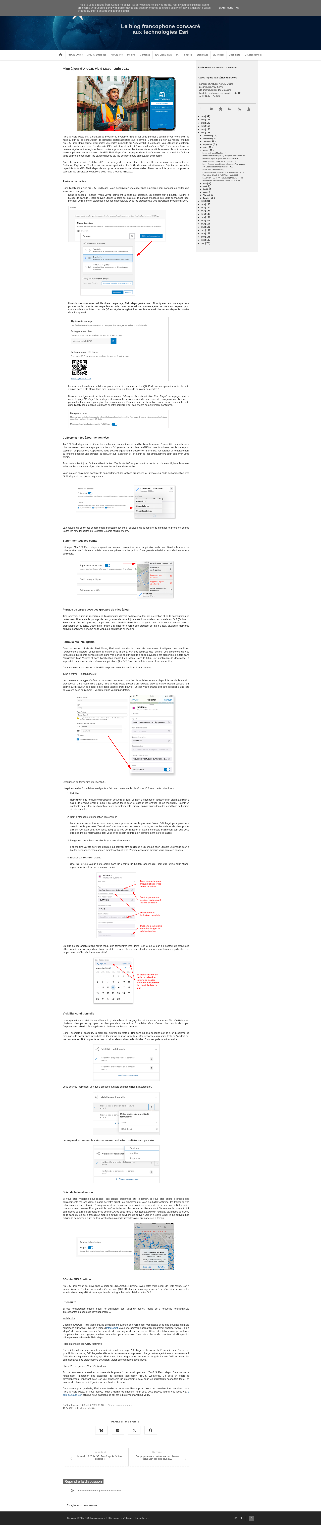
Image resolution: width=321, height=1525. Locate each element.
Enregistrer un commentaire (82, 1505)
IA (177, 54)
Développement (253, 54)
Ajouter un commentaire (120, 1405)
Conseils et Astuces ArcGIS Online (216, 84)
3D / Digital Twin (163, 54)
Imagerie (187, 54)
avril (205, 189)
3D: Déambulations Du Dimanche (215, 90)
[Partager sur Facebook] (150, 1430)
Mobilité (131, 54)
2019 (203, 204)
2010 (203, 234)
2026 (203, 116)
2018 (203, 208)
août (205, 147)
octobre (206, 142)
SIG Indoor (218, 54)
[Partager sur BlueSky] (101, 1430)
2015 (203, 217)
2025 (203, 120)
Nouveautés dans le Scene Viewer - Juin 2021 (221, 180)
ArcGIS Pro (117, 54)
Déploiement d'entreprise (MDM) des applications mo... (224, 156)
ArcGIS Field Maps (76, 1408)
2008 (203, 240)
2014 (203, 221)
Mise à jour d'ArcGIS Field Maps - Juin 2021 (220, 175)
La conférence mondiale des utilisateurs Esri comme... (224, 164)
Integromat (112, 1328)
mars (205, 192)
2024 (203, 123)
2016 (203, 214)
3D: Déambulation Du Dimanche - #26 (217, 167)
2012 (203, 227)
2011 (203, 230)
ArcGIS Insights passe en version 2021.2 (219, 161)
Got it (240, 8)
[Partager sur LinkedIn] (118, 1430)
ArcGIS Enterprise (96, 54)
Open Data (234, 54)
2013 (203, 224)
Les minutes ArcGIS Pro (211, 87)
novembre (207, 139)
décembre (207, 136)
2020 (203, 201)
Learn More (226, 8)
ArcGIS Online (75, 54)
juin (205, 183)
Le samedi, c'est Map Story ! (214, 153)
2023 (203, 126)
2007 (203, 243)
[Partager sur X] (134, 1430)
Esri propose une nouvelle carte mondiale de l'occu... (223, 172)
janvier (206, 198)
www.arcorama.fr (99, 1518)
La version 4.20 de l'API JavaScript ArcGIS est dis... (223, 178)
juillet (206, 150)
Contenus (145, 54)
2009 (203, 237)
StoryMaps (202, 54)
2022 (203, 129)
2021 (203, 133)
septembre (208, 145)
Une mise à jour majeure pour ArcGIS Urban (220, 159)
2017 (203, 211)
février (206, 195)
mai (204, 186)
